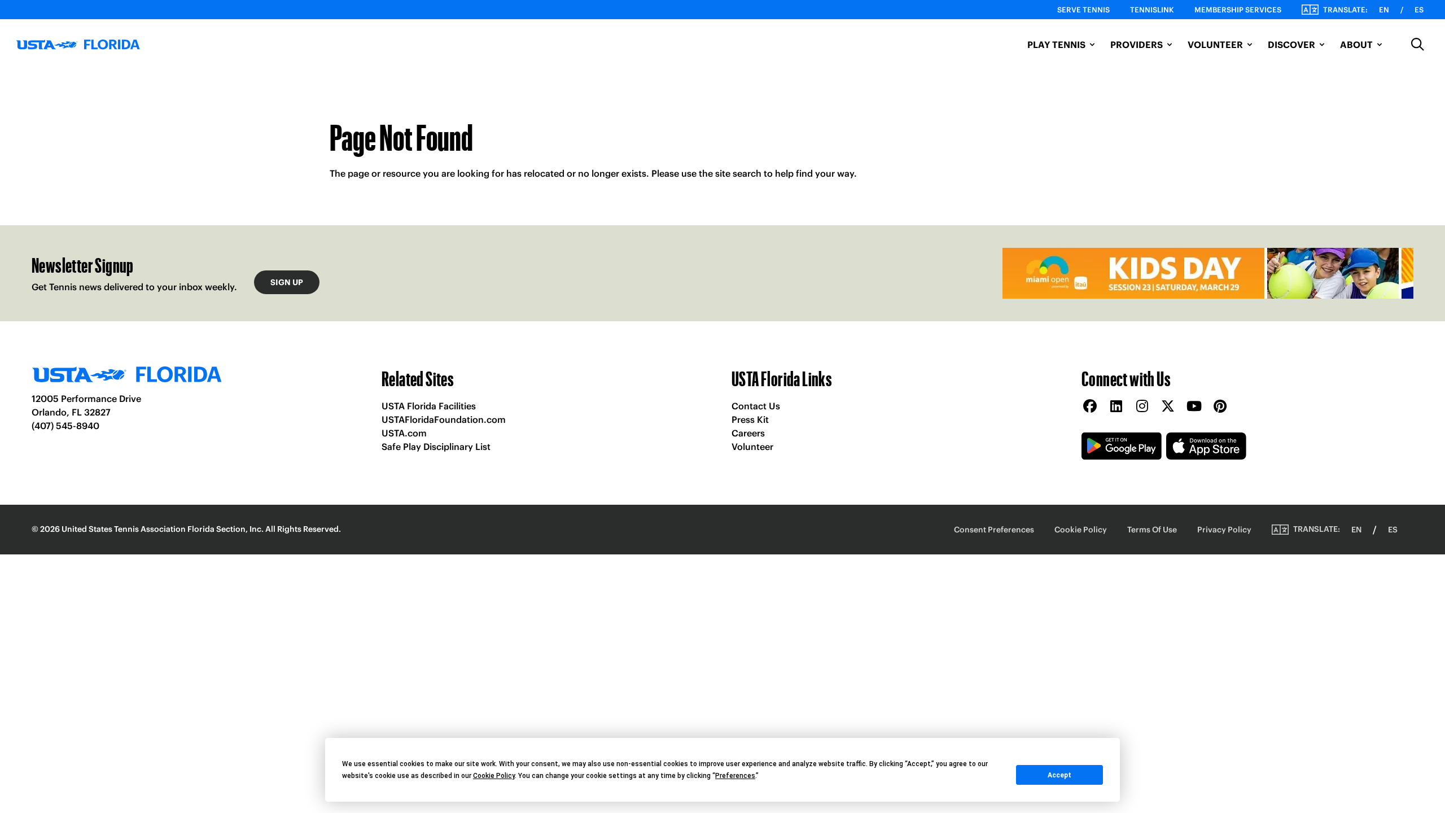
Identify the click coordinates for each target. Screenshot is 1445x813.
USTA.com (404, 433)
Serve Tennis (1083, 10)
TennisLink (1152, 10)
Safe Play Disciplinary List (436, 446)
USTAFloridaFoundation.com (444, 419)
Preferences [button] (735, 776)
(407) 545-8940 (65, 425)
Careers (748, 433)
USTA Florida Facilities (429, 406)
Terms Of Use (1152, 530)
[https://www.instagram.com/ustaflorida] (1141, 406)
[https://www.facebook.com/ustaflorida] (1089, 406)
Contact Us (756, 406)
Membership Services (1237, 10)
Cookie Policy (1080, 530)
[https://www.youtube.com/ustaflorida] (1193, 406)
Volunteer (752, 446)
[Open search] (1418, 44)
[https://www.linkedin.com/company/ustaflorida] (1115, 406)
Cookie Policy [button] (494, 776)
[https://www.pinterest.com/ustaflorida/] (1219, 406)
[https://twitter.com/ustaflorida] (1167, 406)
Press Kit (750, 419)
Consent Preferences (994, 530)
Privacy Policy (1224, 530)
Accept (1059, 775)
